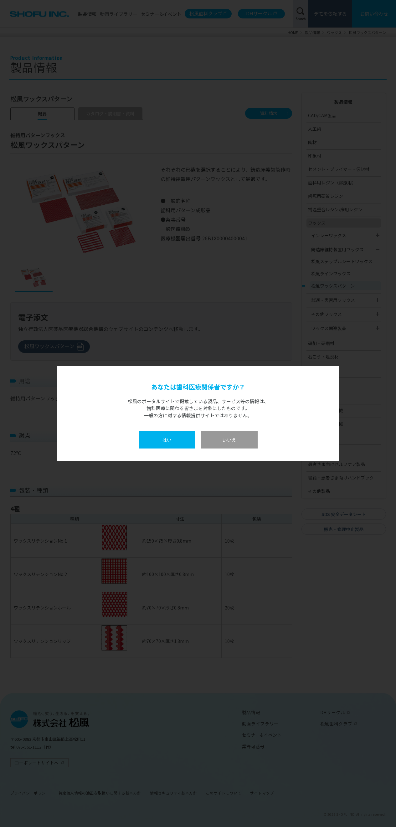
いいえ (229, 440)
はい (167, 440)
